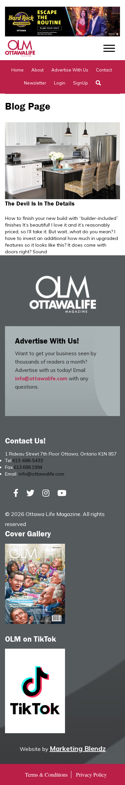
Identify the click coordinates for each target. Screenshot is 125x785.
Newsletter (35, 83)
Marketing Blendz (78, 748)
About (37, 70)
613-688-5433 (27, 460)
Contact (104, 70)
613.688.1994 (28, 467)
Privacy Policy (91, 774)
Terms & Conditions (46, 774)
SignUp (80, 83)
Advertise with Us (69, 70)
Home (17, 70)
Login (59, 83)
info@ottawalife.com (41, 378)
